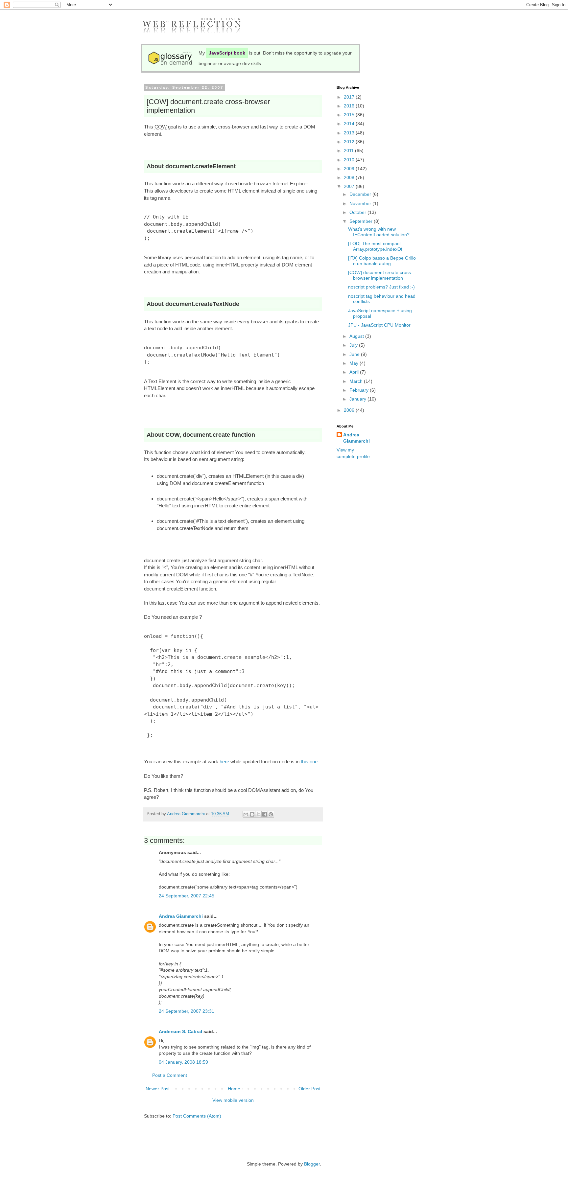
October (358, 212)
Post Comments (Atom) (197, 1116)
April (354, 372)
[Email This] (246, 814)
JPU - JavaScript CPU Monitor (379, 325)
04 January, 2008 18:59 (183, 1062)
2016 (350, 105)
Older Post (309, 1088)
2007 (350, 186)
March (356, 381)
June (355, 354)
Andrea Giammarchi (181, 916)
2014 (350, 123)
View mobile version (233, 1100)
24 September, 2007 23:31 (186, 1011)
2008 (350, 177)
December (360, 194)
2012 (350, 141)
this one (309, 761)
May (354, 363)
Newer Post (158, 1088)
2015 (350, 114)
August (357, 336)
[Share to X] (258, 814)
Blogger (312, 1164)
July (354, 345)
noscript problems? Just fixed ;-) (381, 286)
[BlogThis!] (252, 814)
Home (234, 1088)
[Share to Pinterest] (271, 814)
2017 (350, 97)
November (360, 203)
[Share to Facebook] (264, 814)
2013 (350, 132)
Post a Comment (169, 1075)
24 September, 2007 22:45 (186, 895)
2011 (349, 150)
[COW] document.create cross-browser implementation (380, 275)
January (358, 399)
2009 (350, 168)
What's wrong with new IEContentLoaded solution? (379, 231)
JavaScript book (227, 53)
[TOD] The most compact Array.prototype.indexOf (375, 246)
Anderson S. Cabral (180, 1031)
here (224, 761)
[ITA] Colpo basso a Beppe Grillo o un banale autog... (382, 260)
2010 (350, 159)
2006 (350, 410)
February (359, 390)
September (361, 221)
